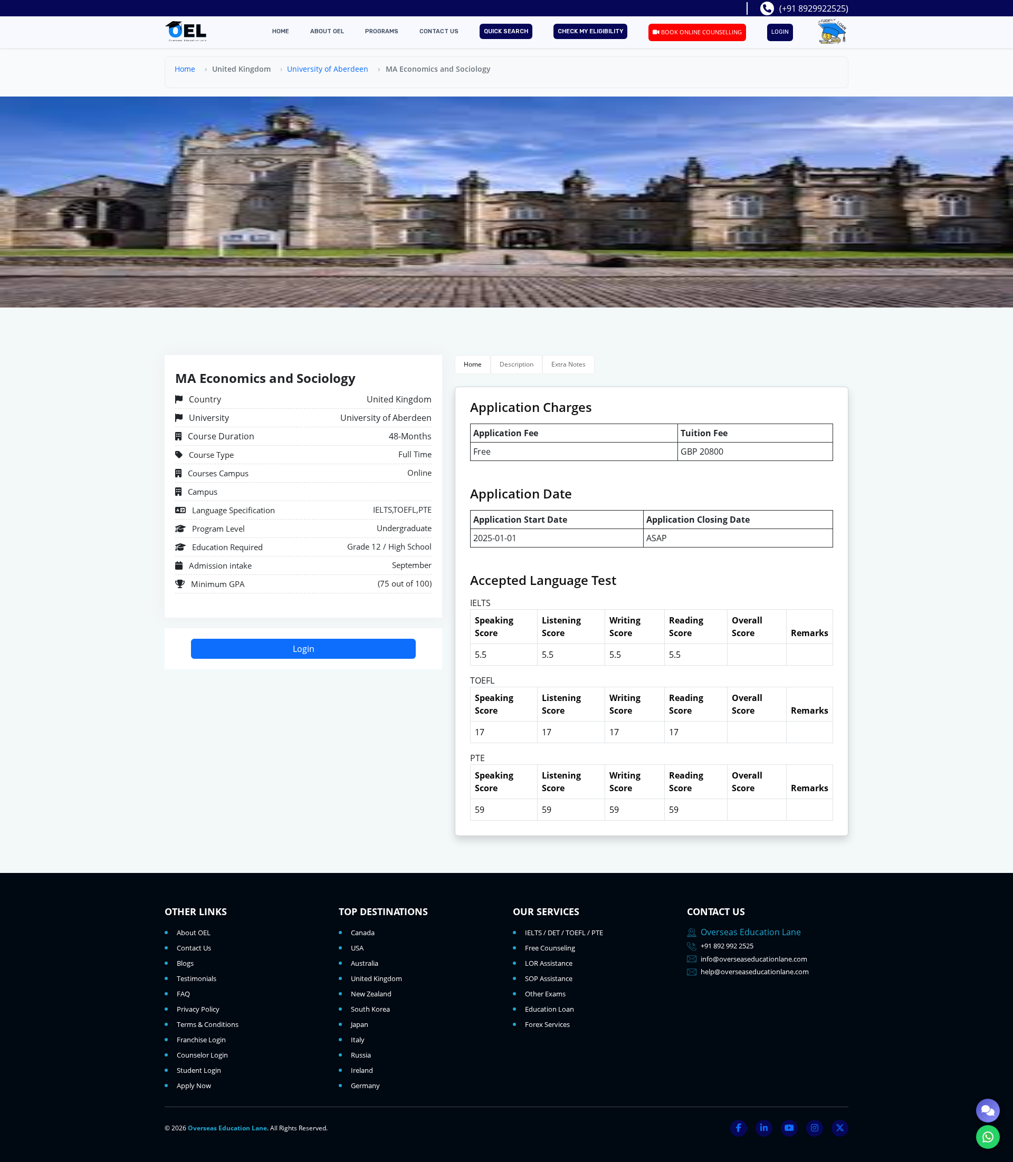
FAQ (183, 993)
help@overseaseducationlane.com (755, 971)
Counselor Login (202, 1055)
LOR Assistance (548, 963)
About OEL (327, 31)
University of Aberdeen (327, 69)
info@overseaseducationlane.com (754, 959)
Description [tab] (516, 364)
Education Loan (549, 1009)
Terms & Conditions (207, 1024)
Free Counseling (550, 948)
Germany (365, 1085)
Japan (359, 1024)
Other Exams (545, 993)
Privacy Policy (198, 1009)
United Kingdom (376, 978)
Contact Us (438, 31)
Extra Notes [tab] (568, 364)
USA (357, 948)
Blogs (185, 963)
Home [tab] (473, 364)
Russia (361, 1055)
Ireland (362, 1070)
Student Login (199, 1070)
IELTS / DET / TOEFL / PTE (564, 932)
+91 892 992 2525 (727, 945)
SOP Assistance (548, 978)
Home (280, 31)
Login (780, 31)
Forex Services (547, 1024)
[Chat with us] (988, 1110)
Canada (363, 932)
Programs (381, 31)
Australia (364, 963)
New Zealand (371, 993)
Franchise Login (201, 1039)
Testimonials (196, 978)
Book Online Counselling (701, 32)
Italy (358, 1039)
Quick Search (506, 31)
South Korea (370, 1009)
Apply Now (194, 1085)
